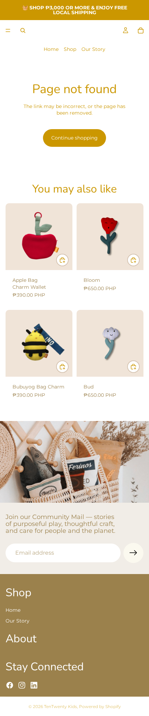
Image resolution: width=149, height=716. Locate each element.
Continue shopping (74, 138)
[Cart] (140, 30)
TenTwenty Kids (60, 706)
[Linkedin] (34, 685)
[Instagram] (22, 685)
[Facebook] (10, 685)
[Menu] (8, 30)
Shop (70, 49)
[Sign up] (133, 553)
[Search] (22, 30)
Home (51, 49)
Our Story (93, 49)
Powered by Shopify (100, 706)
